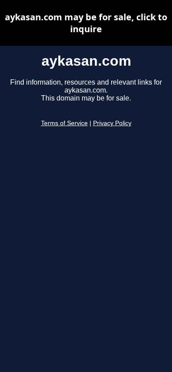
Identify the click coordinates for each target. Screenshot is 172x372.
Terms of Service (64, 123)
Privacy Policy (112, 123)
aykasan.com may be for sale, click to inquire (86, 23)
